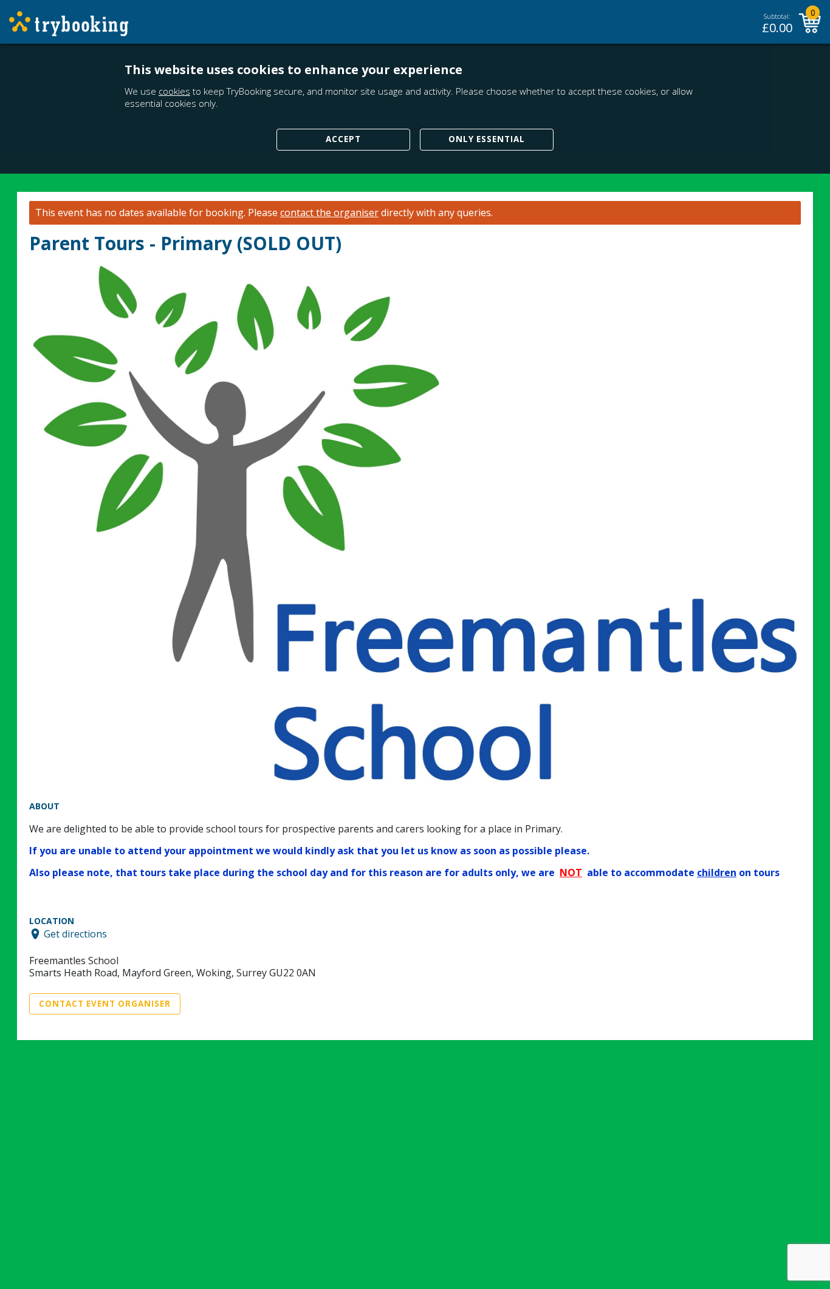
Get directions (75, 933)
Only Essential (486, 139)
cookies (174, 91)
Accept (343, 139)
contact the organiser (329, 213)
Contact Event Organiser (105, 1003)
